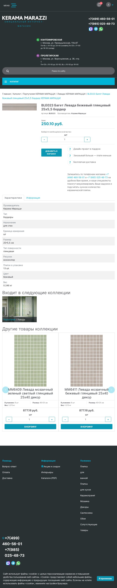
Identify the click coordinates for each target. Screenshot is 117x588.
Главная (6, 94)
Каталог (17, 94)
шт (65, 135)
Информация (33, 197)
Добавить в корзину (51, 152)
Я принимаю (105, 578)
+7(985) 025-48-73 (101, 23)
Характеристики (13, 197)
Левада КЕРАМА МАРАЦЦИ (71, 94)
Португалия (9, 319)
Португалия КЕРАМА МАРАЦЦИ (39, 94)
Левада (21, 319)
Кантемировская (51, 39)
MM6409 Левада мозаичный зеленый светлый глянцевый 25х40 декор (30, 393)
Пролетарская (49, 55)
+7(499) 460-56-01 (101, 18)
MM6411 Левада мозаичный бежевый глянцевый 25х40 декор (87, 393)
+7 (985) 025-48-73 (97, 177)
